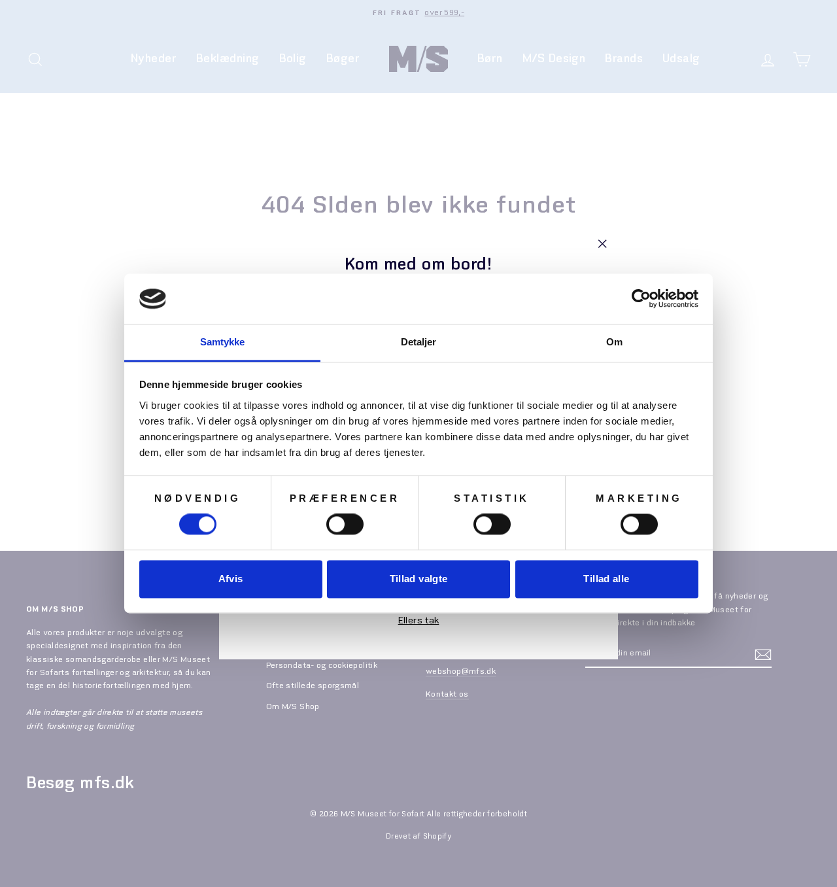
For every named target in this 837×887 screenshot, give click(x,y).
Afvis (230, 578)
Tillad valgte (419, 578)
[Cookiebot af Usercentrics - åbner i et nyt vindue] (641, 299)
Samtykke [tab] (222, 341)
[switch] (345, 524)
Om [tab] (614, 341)
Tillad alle (606, 578)
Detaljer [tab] (419, 341)
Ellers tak (418, 621)
